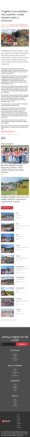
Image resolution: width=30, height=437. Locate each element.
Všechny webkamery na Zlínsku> (9, 320)
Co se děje (11, 24)
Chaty (15, 389)
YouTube (18, 425)
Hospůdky (15, 355)
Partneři (18, 421)
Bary (15, 357)
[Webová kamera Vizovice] (7, 302)
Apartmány (15, 387)
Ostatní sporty (15, 375)
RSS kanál (19, 427)
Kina (15, 402)
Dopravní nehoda (23, 24)
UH (17, 281)
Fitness (15, 370)
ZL (16, 217)
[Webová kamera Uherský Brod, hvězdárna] (7, 291)
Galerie (15, 404)
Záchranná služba (22, 26)
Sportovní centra (15, 372)
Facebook (19, 423)
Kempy (15, 390)
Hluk (17, 234)
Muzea (15, 399)
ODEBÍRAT (22, 344)
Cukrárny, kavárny (15, 358)
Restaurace (15, 353)
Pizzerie (15, 360)
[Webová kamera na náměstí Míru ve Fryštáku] (7, 313)
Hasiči (2, 26)
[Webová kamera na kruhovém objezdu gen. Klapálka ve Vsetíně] (7, 259)
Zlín (17, 213)
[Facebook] (2, 138)
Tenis (15, 373)
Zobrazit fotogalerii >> (8, 131)
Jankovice (7, 26)
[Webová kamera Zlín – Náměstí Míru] (7, 216)
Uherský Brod (20, 266)
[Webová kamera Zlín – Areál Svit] (7, 227)
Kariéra (18, 416)
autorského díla (20, 435)
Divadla (15, 401)
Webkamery (7, 208)
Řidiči (17, 26)
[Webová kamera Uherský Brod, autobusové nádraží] (7, 280)
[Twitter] (4, 138)
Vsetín (18, 245)
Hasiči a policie (16, 24)
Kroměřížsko (12, 26)
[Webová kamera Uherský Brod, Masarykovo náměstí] (7, 270)
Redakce (18, 419)
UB (16, 272)
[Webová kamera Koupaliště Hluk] (7, 238)
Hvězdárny (15, 405)
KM (27, 26)
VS (16, 249)
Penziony (15, 385)
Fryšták (18, 309)
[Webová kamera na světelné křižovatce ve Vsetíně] (7, 248)
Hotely (15, 384)
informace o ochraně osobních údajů (8, 435)
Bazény (15, 369)
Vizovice (18, 298)
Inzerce (18, 414)
